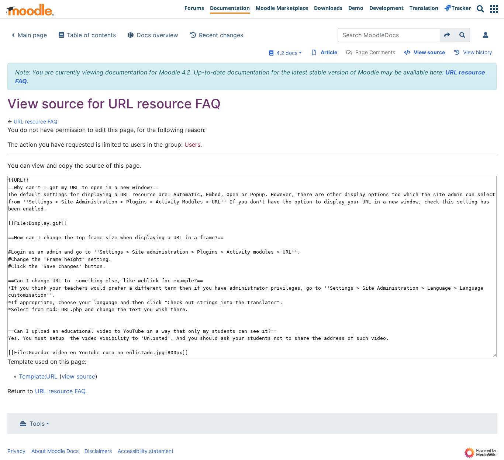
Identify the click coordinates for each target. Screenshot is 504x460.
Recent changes (221, 35)
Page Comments (375, 52)
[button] (494, 9)
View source (429, 52)
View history (477, 52)
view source (78, 376)
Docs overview (157, 35)
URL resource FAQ (36, 121)
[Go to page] (447, 35)
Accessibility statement (145, 451)
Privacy (16, 451)
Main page (32, 35)
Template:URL (38, 376)
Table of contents (91, 35)
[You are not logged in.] (487, 35)
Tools (37, 423)
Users (192, 144)
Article (329, 52)
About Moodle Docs (55, 451)
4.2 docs (285, 53)
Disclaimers (98, 451)
